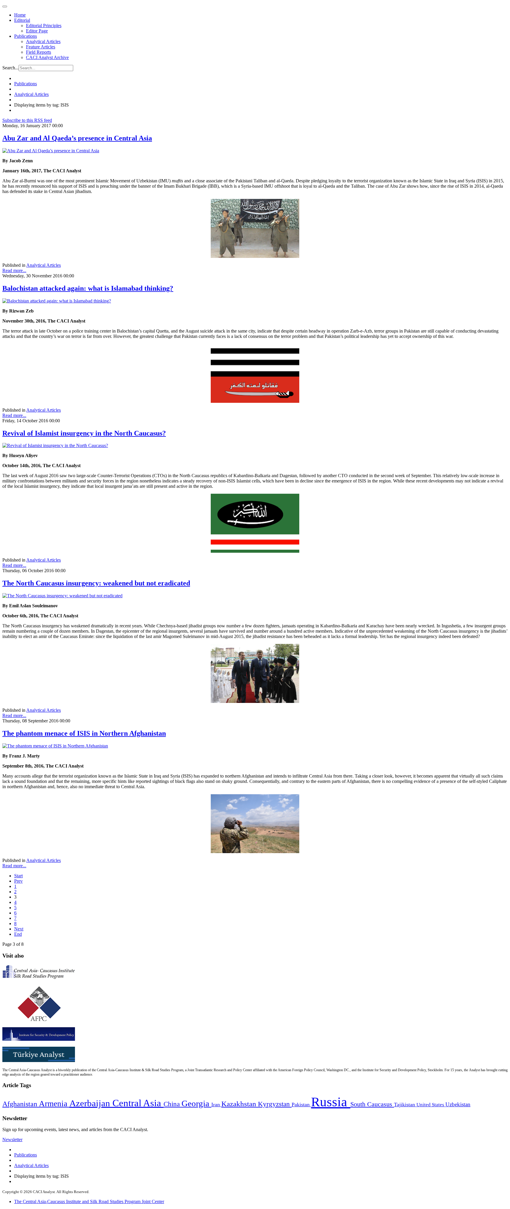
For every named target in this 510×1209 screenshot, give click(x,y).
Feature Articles (40, 46)
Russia (330, 1102)
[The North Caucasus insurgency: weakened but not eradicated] (62, 595)
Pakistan (301, 1104)
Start (18, 875)
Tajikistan (405, 1104)
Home (20, 14)
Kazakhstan (239, 1104)
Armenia (54, 1103)
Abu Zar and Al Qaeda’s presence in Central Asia (77, 138)
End (18, 934)
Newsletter (12, 1139)
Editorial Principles (43, 25)
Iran (216, 1104)
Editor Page (37, 30)
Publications (25, 36)
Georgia (196, 1103)
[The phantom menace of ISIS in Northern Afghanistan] (55, 745)
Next (18, 928)
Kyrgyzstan (275, 1104)
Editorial (22, 20)
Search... (10, 67)
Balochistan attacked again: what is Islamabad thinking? (87, 288)
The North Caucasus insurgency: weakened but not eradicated (96, 583)
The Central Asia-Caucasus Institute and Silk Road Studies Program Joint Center (89, 1201)
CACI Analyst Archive (47, 57)
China (173, 1104)
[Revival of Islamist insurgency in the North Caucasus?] (55, 445)
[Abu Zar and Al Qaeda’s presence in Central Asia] (50, 150)
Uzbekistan (457, 1104)
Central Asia (138, 1102)
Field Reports (38, 52)
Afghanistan (20, 1104)
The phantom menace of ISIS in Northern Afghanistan (84, 733)
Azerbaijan (90, 1103)
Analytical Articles (43, 41)
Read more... (14, 270)
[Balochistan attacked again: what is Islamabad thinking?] (56, 300)
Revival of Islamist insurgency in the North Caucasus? (84, 433)
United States (430, 1104)
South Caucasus (372, 1104)
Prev (18, 881)
